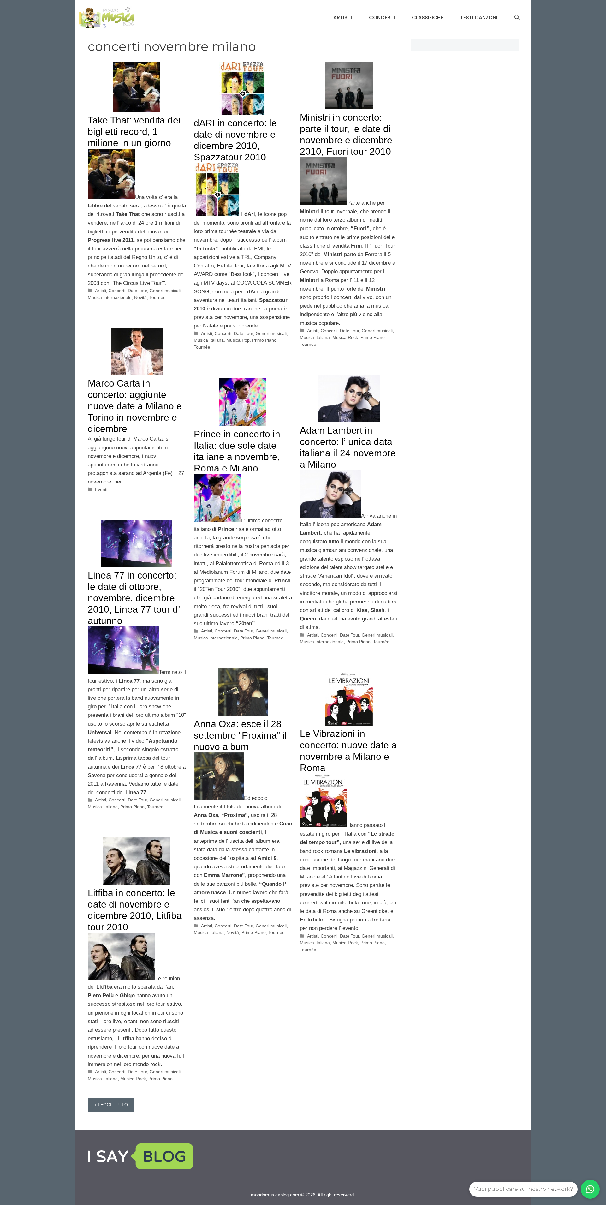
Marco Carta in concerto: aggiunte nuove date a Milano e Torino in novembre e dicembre (135, 406)
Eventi (101, 489)
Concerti (382, 17)
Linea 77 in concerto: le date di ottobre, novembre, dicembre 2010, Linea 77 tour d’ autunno (134, 598)
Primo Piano (264, 340)
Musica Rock (345, 337)
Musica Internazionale (110, 297)
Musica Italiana (209, 340)
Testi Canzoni (478, 17)
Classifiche (427, 17)
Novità (140, 297)
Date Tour (137, 290)
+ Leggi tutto (111, 1104)
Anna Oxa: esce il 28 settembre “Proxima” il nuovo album (240, 735)
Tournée (157, 297)
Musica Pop (238, 340)
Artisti (342, 17)
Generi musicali (165, 290)
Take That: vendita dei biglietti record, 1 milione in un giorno (134, 131)
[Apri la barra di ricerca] (517, 18)
